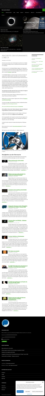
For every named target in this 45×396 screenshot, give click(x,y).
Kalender (10, 72)
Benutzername (4, 334)
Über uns (32, 12)
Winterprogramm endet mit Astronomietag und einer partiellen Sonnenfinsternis (17, 298)
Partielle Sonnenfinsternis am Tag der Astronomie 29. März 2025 (17, 282)
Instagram (3, 372)
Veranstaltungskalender (17, 126)
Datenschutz (4, 387)
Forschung (27, 12)
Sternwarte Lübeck (6, 9)
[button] (42, 382)
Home (2, 12)
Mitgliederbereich (39, 12)
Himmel (18, 12)
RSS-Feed (3, 378)
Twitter (3, 374)
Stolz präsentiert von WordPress (6, 394)
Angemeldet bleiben (5, 339)
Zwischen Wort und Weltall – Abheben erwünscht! (17, 221)
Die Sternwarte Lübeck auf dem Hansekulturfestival (37, 65)
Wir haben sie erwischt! (13, 251)
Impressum (3, 385)
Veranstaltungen (8, 12)
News (14, 12)
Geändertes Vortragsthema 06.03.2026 (17, 189)
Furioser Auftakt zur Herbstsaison (16, 236)
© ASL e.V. (3, 389)
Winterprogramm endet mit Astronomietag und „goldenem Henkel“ (17, 174)
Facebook (3, 376)
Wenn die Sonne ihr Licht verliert (9, 31)
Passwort (3, 337)
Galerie (21, 12)
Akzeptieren (20, 391)
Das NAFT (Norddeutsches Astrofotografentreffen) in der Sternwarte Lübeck (18, 266)
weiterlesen (24, 170)
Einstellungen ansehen (37, 391)
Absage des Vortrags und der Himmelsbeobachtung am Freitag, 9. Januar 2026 (17, 206)
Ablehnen (27, 391)
